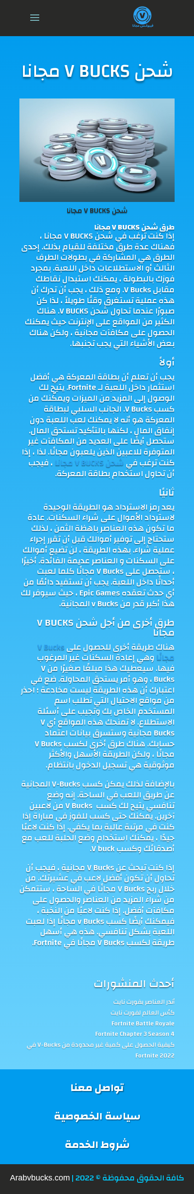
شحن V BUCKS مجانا (97, 210)
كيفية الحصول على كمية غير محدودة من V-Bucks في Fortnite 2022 (101, 1051)
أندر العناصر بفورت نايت (144, 1002)
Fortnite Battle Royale (143, 1024)
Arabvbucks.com (40, 1177)
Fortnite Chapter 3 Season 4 (135, 1034)
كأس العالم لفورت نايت (143, 1013)
